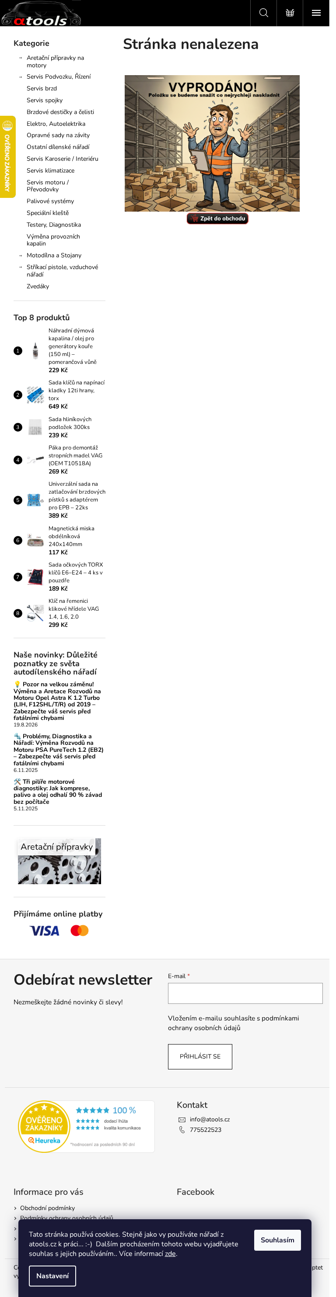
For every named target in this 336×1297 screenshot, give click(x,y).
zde (170, 1254)
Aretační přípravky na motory (55, 61)
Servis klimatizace (50, 170)
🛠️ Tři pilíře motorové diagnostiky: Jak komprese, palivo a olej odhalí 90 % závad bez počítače (58, 792)
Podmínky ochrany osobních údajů (66, 1218)
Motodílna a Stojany (54, 255)
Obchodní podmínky (47, 1208)
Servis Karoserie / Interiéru (62, 159)
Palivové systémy (50, 201)
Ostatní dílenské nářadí (58, 147)
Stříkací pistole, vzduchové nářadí (62, 271)
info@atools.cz (210, 1119)
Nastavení (52, 1276)
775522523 (205, 1130)
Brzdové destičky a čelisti (60, 112)
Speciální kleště (48, 213)
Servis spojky (45, 100)
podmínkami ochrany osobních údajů (233, 1022)
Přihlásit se (200, 1056)
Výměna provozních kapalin (53, 240)
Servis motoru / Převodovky (48, 186)
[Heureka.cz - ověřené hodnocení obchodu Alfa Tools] (86, 1126)
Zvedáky (38, 286)
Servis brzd (42, 88)
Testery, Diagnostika (54, 225)
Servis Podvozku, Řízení (59, 77)
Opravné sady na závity (58, 135)
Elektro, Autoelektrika (56, 124)
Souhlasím (277, 1240)
